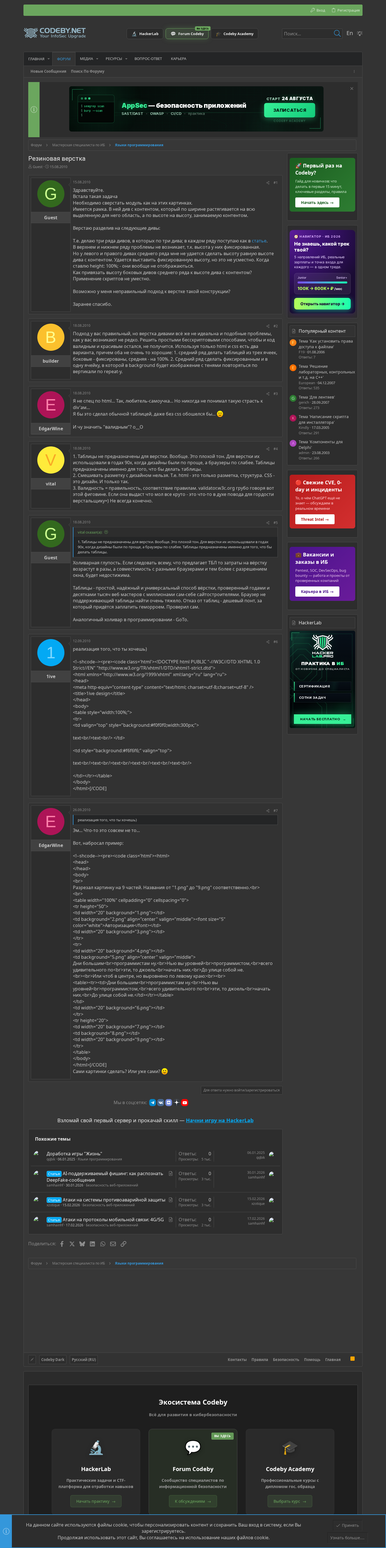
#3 (276, 393)
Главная (333, 1359)
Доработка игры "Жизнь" (74, 1154)
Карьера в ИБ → (317, 591)
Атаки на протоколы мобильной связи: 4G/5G (113, 1219)
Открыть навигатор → (322, 303)
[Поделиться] (268, 183)
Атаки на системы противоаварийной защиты (114, 1200)
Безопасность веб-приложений (112, 1185)
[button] (48, 58)
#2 (276, 326)
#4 (276, 448)
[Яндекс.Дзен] (176, 1102)
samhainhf (55, 1185)
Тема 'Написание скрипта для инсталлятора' (324, 419)
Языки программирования (100, 1159)
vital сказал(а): (90, 532)
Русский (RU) (84, 1359)
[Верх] (345, 1359)
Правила (259, 1359)
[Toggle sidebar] (355, 71)
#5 (276, 522)
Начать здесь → (317, 202)
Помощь (312, 1359)
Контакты (237, 1359)
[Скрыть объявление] (351, 89)
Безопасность (286, 1359)
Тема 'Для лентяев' (317, 397)
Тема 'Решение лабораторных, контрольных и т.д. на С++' (327, 372)
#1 (276, 182)
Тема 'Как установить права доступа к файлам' (326, 343)
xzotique (53, 1205)
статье (259, 241)
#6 (276, 641)
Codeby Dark (52, 1359)
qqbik (51, 1159)
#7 (276, 810)
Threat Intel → (315, 519)
